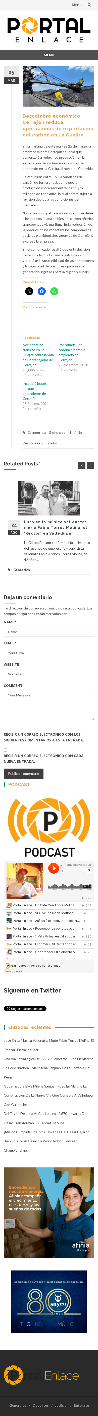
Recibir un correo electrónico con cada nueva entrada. (44, 758)
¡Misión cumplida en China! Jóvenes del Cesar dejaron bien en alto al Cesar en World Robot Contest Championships (46, 1141)
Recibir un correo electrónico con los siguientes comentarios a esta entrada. (44, 737)
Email (10, 643)
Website (11, 664)
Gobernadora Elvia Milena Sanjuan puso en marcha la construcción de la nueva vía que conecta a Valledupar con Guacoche (49, 1095)
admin (55, 443)
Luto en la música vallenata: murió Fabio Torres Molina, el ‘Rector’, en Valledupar (55, 528)
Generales (57, 433)
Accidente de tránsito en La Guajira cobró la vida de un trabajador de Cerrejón (38, 355)
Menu (77, 4)
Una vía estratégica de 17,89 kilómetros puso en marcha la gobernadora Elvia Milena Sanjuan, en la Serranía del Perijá (48, 1068)
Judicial (61, 1405)
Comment (13, 685)
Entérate (81, 1405)
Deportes (41, 1405)
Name (10, 622)
